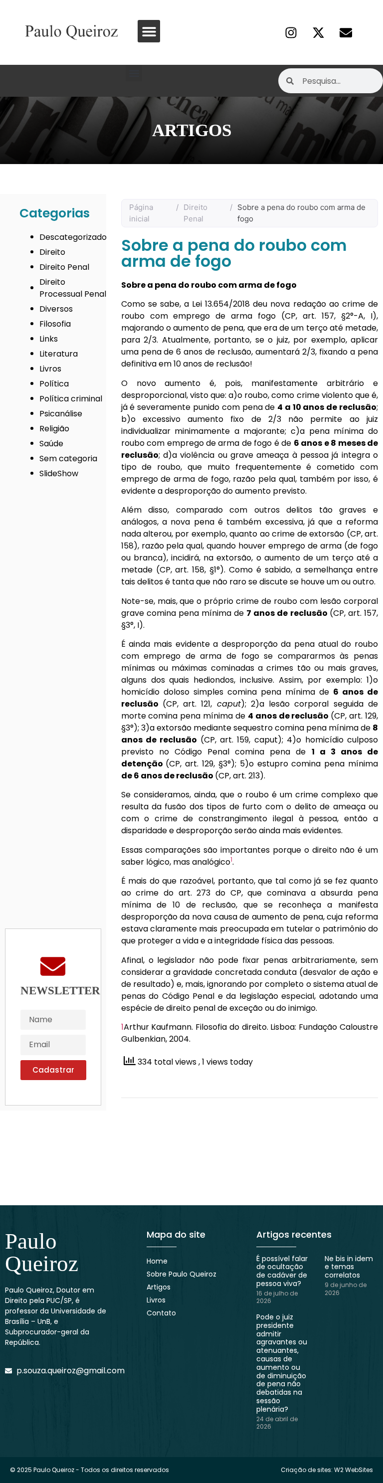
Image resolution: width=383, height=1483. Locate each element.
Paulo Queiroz (41, 1252)
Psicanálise (60, 413)
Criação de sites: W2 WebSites (327, 1470)
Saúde (51, 443)
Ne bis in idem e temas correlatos (349, 1267)
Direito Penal (64, 267)
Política (54, 383)
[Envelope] (345, 32)
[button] (149, 31)
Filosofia (55, 324)
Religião (54, 428)
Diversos (56, 309)
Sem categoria (68, 458)
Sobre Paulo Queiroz (181, 1274)
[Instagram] (290, 32)
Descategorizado (73, 237)
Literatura (58, 354)
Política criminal (70, 398)
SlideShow (58, 473)
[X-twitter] (318, 32)
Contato (161, 1313)
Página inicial (141, 212)
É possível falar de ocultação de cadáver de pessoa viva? (282, 1271)
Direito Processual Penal (72, 288)
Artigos (159, 1287)
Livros (50, 368)
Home (157, 1261)
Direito (52, 252)
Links (48, 339)
